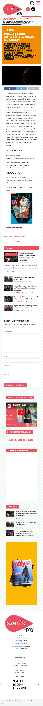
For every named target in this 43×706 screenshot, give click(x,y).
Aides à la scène (9, 254)
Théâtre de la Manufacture (17, 237)
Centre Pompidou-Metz (19, 646)
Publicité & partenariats (20, 666)
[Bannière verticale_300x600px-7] (21, 573)
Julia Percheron (20, 301)
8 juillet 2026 (29, 310)
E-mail (6, 366)
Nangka (33, 700)
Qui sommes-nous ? (20, 664)
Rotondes (17, 643)
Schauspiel (18, 641)
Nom (6, 356)
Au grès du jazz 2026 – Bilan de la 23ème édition (24, 278)
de (33, 9)
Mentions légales (20, 672)
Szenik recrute (20, 668)
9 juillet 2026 (30, 301)
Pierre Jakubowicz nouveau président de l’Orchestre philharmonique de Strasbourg (25, 288)
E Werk (17, 649)
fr (28, 9)
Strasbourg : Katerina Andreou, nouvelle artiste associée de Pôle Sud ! (26, 298)
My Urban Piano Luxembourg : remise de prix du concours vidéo (25, 307)
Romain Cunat (24, 263)
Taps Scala (17, 638)
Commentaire (9, 331)
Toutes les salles (20, 657)
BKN (10, 700)
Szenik (21, 700)
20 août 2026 (34, 263)
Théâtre (9, 29)
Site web (6, 375)
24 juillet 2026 (29, 293)
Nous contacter (20, 670)
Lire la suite (10, 272)
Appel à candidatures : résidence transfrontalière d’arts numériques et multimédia (27, 257)
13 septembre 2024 (8, 242)
